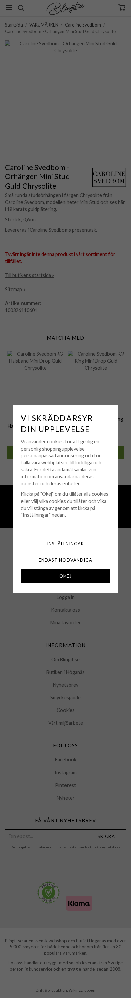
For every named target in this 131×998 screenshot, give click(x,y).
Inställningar (65, 543)
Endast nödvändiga (65, 560)
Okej (65, 576)
